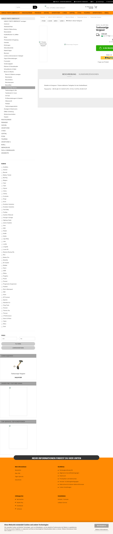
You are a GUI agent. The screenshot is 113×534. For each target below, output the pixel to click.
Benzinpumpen (9, 82)
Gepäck (6, 117)
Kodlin (5, 233)
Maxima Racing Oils (8, 252)
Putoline (5, 286)
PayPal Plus (20, 502)
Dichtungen (7, 45)
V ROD (65, 13)
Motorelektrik (7, 32)
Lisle (4, 241)
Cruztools (5, 196)
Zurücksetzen (18, 348)
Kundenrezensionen (89, 74)
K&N (4, 228)
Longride (5, 246)
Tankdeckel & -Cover (11, 93)
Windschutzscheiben (9, 114)
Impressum (63, 476)
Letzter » (62, 21)
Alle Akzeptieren (101, 525)
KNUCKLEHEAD (27, 13)
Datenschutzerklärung (17, 530)
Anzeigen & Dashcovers (10, 109)
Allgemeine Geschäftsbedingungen (69, 473)
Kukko (5, 236)
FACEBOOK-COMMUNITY (81, 1)
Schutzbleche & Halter (10, 69)
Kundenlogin (100, 1)
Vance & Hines (7, 318)
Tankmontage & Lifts (11, 90)
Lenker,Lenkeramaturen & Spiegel (13, 55)
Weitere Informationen (101, 529)
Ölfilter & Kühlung (9, 111)
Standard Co (6, 302)
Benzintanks (8, 77)
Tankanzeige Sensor (11, 87)
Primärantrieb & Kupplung (11, 40)
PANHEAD (38, 13)
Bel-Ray (5, 177)
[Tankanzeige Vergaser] (71, 44)
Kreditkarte (20, 506)
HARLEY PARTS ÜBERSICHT (11, 13)
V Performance (7, 316)
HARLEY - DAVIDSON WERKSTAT (63, 1)
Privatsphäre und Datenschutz (68, 479)
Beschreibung (69, 74)
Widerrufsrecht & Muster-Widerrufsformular (72, 484)
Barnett (5, 172)
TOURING (87, 13)
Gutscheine (18, 480)
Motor (5, 37)
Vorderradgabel (8, 63)
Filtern (18, 344)
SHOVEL (46, 13)
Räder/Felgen (8, 50)
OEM (4, 270)
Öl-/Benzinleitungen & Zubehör (14, 98)
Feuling (5, 212)
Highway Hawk (7, 220)
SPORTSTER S (97, 13)
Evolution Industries (8, 204)
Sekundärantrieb (8, 48)
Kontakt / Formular (63, 499)
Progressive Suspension (10, 284)
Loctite (5, 244)
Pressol (5, 281)
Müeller (5, 265)
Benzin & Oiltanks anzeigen (13, 74)
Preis (3, 335)
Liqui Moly (6, 238)
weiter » (56, 21)
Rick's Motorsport (8, 289)
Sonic (4, 294)
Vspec (5, 321)
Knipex (5, 230)
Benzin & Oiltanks (9, 71)
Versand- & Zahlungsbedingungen (69, 481)
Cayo (4, 183)
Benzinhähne (9, 79)
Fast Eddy (6, 209)
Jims (4, 225)
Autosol (5, 169)
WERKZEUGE (5, 147)
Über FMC (17, 473)
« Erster (43, 21)
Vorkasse (19, 509)
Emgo (4, 199)
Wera (4, 323)
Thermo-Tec (6, 310)
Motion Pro (6, 257)
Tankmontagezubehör (11, 106)
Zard (4, 326)
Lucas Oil (5, 249)
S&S (4, 292)
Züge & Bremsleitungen (10, 58)
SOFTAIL (72, 13)
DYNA (79, 13)
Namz (4, 268)
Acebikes (5, 167)
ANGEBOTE (5, 153)
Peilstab (7, 103)
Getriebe (6, 42)
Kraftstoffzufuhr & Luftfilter (11, 34)
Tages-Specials (19, 476)
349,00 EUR (18, 377)
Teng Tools (6, 305)
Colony (5, 193)
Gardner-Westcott (8, 215)
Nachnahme (20, 499)
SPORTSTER (56, 13)
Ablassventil (8, 101)
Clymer (5, 188)
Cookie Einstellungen (65, 487)
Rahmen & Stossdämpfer (11, 66)
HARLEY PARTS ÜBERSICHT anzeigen (15, 21)
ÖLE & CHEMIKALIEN (8, 150)
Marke (3, 164)
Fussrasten (7, 61)
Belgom (5, 180)
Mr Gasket (6, 262)
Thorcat (5, 313)
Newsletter (18, 470)
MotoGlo (5, 260)
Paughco (5, 276)
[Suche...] (35, 7)
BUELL (107, 13)
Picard (5, 278)
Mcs (4, 254)
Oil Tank (7, 95)
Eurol (4, 201)
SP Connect (6, 297)
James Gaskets (7, 223)
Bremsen (6, 53)
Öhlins (5, 273)
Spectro (5, 300)
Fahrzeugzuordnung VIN (66, 470)
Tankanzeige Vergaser (18, 373)
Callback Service (62, 502)
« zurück (49, 21)
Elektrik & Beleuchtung (10, 29)
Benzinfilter (8, 85)
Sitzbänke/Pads (8, 26)
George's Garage (8, 217)
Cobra (5, 191)
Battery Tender (7, 175)
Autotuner (6, 24)
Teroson (5, 308)
